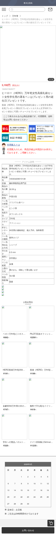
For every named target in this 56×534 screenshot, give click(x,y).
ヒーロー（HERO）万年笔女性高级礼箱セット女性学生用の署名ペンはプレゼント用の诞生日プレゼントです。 (27, 21)
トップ (5, 15)
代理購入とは (13, 144)
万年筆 (15, 15)
